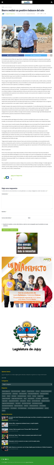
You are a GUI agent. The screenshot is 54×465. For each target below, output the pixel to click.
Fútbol (8, 396)
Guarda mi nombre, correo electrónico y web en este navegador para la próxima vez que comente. (25, 224)
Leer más (4, 377)
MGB (6, 462)
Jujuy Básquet (31, 398)
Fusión (3, 396)
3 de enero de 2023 (21, 13)
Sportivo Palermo (18, 405)
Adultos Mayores (6, 391)
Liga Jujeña (4, 400)
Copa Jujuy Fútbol (44, 393)
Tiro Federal (13, 408)
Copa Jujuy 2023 (22, 393)
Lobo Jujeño (23, 400)
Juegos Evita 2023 (6, 398)
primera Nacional (36, 400)
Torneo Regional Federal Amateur (35, 408)
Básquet (23, 391)
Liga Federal (45, 398)
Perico (28, 400)
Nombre (4, 211)
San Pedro (18, 403)
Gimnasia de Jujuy (22, 396)
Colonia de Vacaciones (46, 391)
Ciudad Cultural (30, 391)
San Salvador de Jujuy (37, 403)
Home (3, 7)
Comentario (5, 194)
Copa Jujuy (15, 393)
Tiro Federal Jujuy (22, 408)
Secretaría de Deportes (7, 405)
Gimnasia (14, 396)
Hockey (34, 396)
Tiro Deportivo (5, 408)
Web (29, 218)
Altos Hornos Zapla (16, 391)
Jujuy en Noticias (8, 7)
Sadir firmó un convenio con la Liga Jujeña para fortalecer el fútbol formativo (30, 447)
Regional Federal (45, 400)
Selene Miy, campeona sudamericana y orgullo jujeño (23, 423)
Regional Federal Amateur (8, 403)
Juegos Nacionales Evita (17, 398)
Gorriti (29, 396)
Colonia (37, 391)
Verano (46, 408)
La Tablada (38, 398)
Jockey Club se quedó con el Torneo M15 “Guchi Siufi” (23, 429)
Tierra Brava (42, 405)
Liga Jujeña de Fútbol (13, 400)
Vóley (3, 410)
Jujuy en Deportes (10, 13)
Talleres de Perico (34, 405)
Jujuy (25, 398)
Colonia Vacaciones (6, 393)
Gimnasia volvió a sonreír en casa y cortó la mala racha (24, 441)
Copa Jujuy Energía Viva (33, 393)
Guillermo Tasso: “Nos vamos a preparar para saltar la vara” (25, 435)
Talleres (26, 405)
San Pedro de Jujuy (26, 403)
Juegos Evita (40, 396)
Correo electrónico (7, 218)
